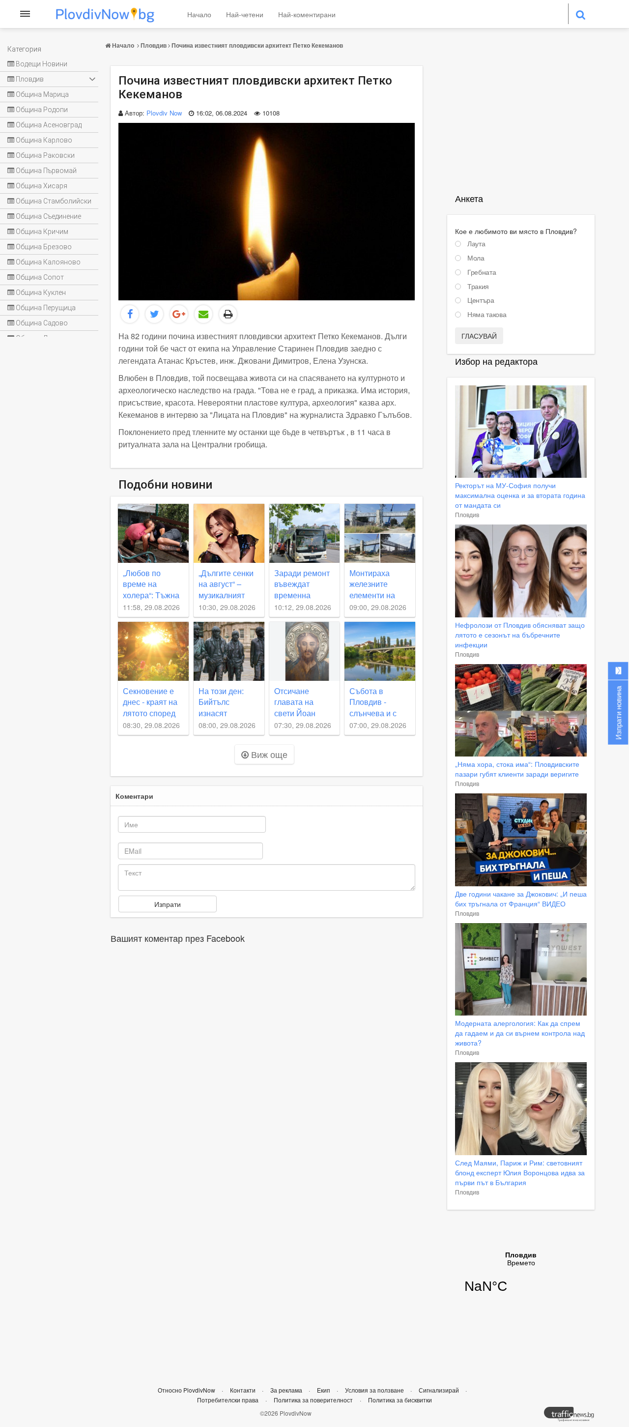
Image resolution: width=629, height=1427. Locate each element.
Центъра (480, 300)
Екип (324, 1390)
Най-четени (244, 14)
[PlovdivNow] (573, 1416)
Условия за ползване (375, 1390)
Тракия (478, 287)
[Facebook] (130, 314)
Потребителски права (227, 1400)
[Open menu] (25, 13)
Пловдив (154, 45)
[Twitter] (154, 314)
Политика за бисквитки (400, 1400)
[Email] (203, 314)
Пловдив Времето (521, 1279)
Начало (199, 14)
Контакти (243, 1390)
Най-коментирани (307, 14)
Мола (476, 258)
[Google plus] (179, 314)
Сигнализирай (439, 1390)
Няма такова (486, 315)
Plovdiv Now (164, 112)
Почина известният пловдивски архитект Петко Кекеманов (257, 45)
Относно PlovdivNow (187, 1390)
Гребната (481, 272)
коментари (134, 796)
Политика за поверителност (313, 1400)
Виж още (268, 754)
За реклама (287, 1390)
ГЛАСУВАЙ (479, 336)
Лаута (476, 244)
